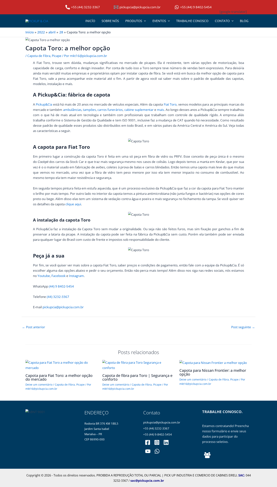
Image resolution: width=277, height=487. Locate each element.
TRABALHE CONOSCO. (222, 411)
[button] (144, 21)
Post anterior (33, 327)
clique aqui (73, 204)
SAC (241, 475)
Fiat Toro (170, 104)
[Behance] (207, 455)
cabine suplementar (139, 109)
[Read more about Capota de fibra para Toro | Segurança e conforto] (138, 365)
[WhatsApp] (157, 451)
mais (160, 109)
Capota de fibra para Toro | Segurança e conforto (137, 377)
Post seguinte (243, 327)
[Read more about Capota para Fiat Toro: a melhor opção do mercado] (61, 365)
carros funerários (110, 109)
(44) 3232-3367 (58, 297)
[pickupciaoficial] (147, 442)
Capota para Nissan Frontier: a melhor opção (212, 372)
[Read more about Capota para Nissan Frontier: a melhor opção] (213, 362)
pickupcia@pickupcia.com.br (63, 307)
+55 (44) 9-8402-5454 (157, 434)
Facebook (58, 276)
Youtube (43, 276)
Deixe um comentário (38, 384)
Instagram (76, 276)
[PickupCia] (147, 451)
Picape (56, 56)
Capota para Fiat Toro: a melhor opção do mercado (59, 377)
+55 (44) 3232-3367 (156, 428)
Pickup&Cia (44, 104)
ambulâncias (72, 109)
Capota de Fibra (38, 56)
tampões (89, 109)
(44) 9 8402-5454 (61, 286)
